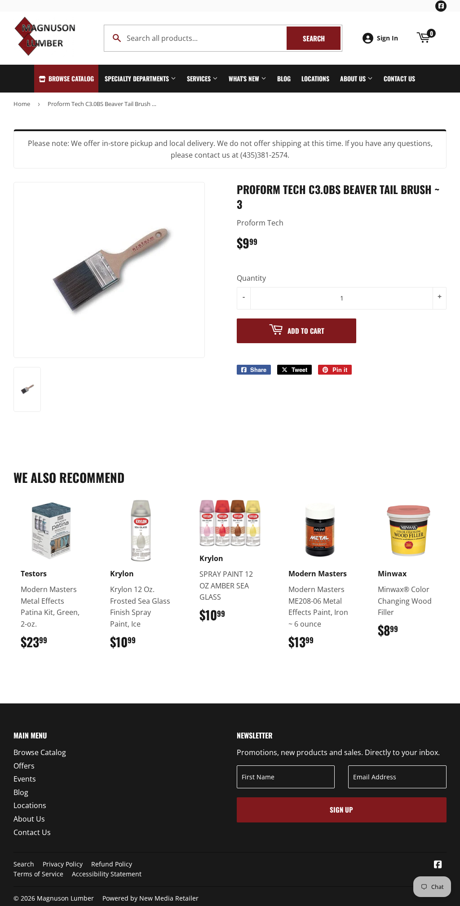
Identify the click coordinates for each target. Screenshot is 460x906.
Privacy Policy (63, 864)
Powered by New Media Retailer (150, 898)
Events (24, 779)
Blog (284, 78)
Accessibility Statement (107, 874)
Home (21, 104)
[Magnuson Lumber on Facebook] (438, 865)
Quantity (251, 278)
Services (199, 78)
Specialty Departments (138, 78)
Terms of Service (38, 874)
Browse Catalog (70, 78)
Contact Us (399, 78)
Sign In (387, 38)
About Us (353, 78)
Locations (315, 78)
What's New (245, 78)
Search (322, 38)
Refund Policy (111, 864)
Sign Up (341, 809)
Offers (24, 766)
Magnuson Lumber (65, 898)
